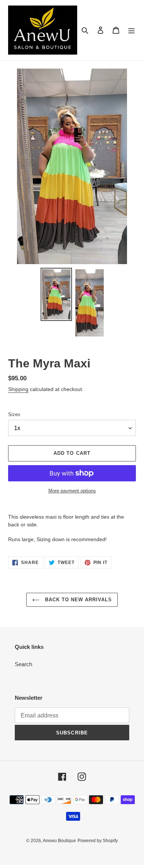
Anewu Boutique (59, 840)
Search (23, 664)
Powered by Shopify (98, 840)
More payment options (72, 491)
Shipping (18, 389)
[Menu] (131, 30)
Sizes (14, 414)
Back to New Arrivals (77, 599)
